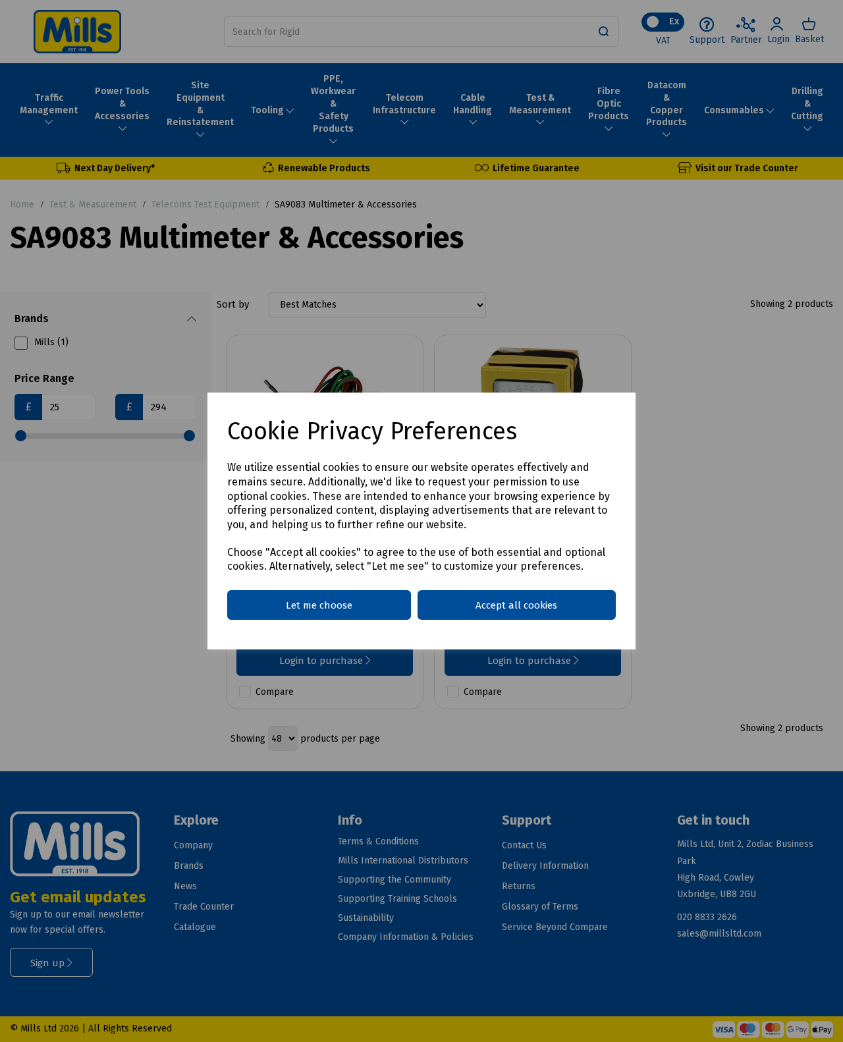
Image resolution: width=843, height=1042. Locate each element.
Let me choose (319, 605)
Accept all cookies (516, 605)
